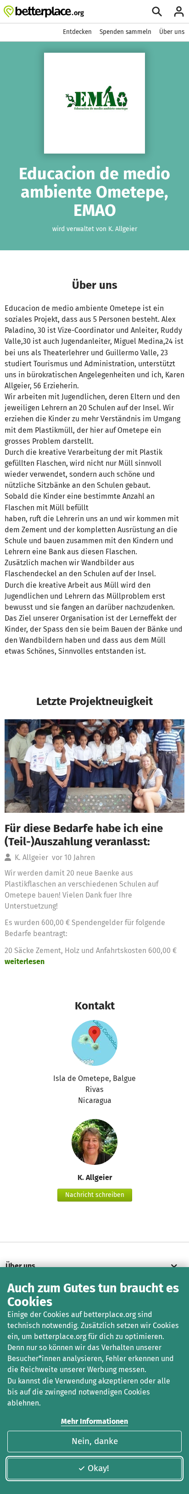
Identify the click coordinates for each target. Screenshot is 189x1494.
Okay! (98, 1468)
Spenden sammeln (125, 32)
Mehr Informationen (94, 1421)
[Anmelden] (178, 11)
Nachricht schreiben (94, 1195)
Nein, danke (95, 1441)
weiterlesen (24, 961)
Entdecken (77, 32)
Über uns (171, 32)
